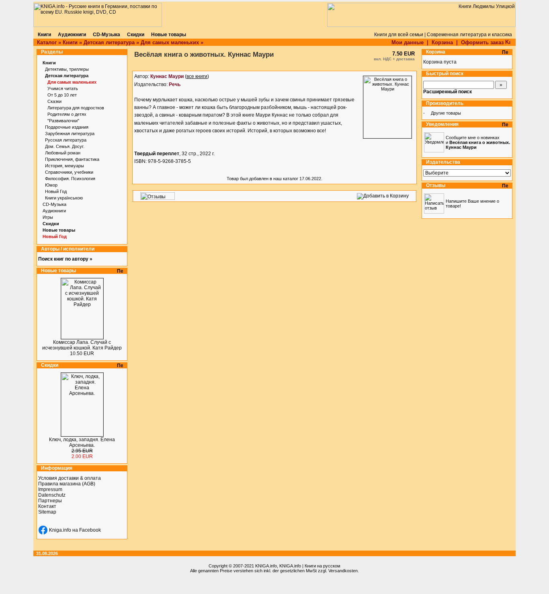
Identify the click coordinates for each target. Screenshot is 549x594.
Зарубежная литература (69, 133)
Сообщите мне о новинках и (478, 142)
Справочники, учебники (69, 172)
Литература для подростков (75, 107)
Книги (70, 42)
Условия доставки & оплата (69, 478)
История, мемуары (64, 165)
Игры (48, 217)
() (179, 76)
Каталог (47, 42)
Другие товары (446, 113)
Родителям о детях (66, 114)
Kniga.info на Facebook (75, 530)
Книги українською (64, 197)
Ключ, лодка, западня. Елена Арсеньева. (82, 442)
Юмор (51, 185)
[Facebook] (43, 530)
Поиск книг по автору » (65, 259)
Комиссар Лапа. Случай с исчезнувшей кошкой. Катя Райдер (82, 345)
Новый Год (56, 191)
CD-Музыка (54, 204)
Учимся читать (62, 88)
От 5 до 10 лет (62, 94)
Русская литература (65, 140)
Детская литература (109, 42)
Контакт (47, 506)
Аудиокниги (54, 210)
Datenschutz (52, 495)
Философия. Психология (70, 178)
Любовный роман (62, 152)
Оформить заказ (483, 42)
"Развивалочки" (63, 120)
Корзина (442, 42)
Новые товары (59, 230)
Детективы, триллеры (67, 69)
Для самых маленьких (170, 42)
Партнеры (50, 501)
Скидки (51, 223)
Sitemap (47, 512)
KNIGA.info (266, 565)
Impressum (50, 489)
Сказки (54, 101)
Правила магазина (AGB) (66, 484)
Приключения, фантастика (72, 159)
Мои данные (407, 42)
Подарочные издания (66, 127)
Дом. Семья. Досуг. (64, 146)
